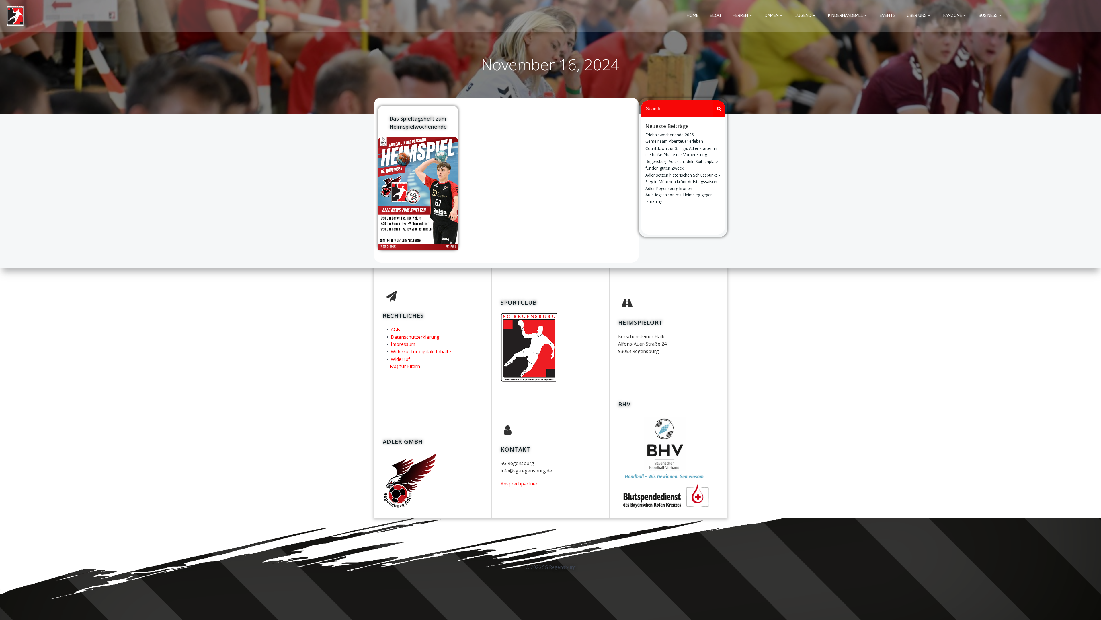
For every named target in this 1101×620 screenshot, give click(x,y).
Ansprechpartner (519, 483)
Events (887, 15)
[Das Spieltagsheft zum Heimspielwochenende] (418, 192)
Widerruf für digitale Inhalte (421, 351)
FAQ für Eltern (405, 366)
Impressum (403, 344)
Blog (715, 15)
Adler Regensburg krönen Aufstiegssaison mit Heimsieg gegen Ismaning (679, 195)
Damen (772, 15)
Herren (740, 15)
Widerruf (400, 359)
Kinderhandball (845, 15)
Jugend (803, 15)
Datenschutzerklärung (415, 337)
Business (988, 15)
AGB (395, 329)
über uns (917, 15)
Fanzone (952, 15)
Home (692, 15)
